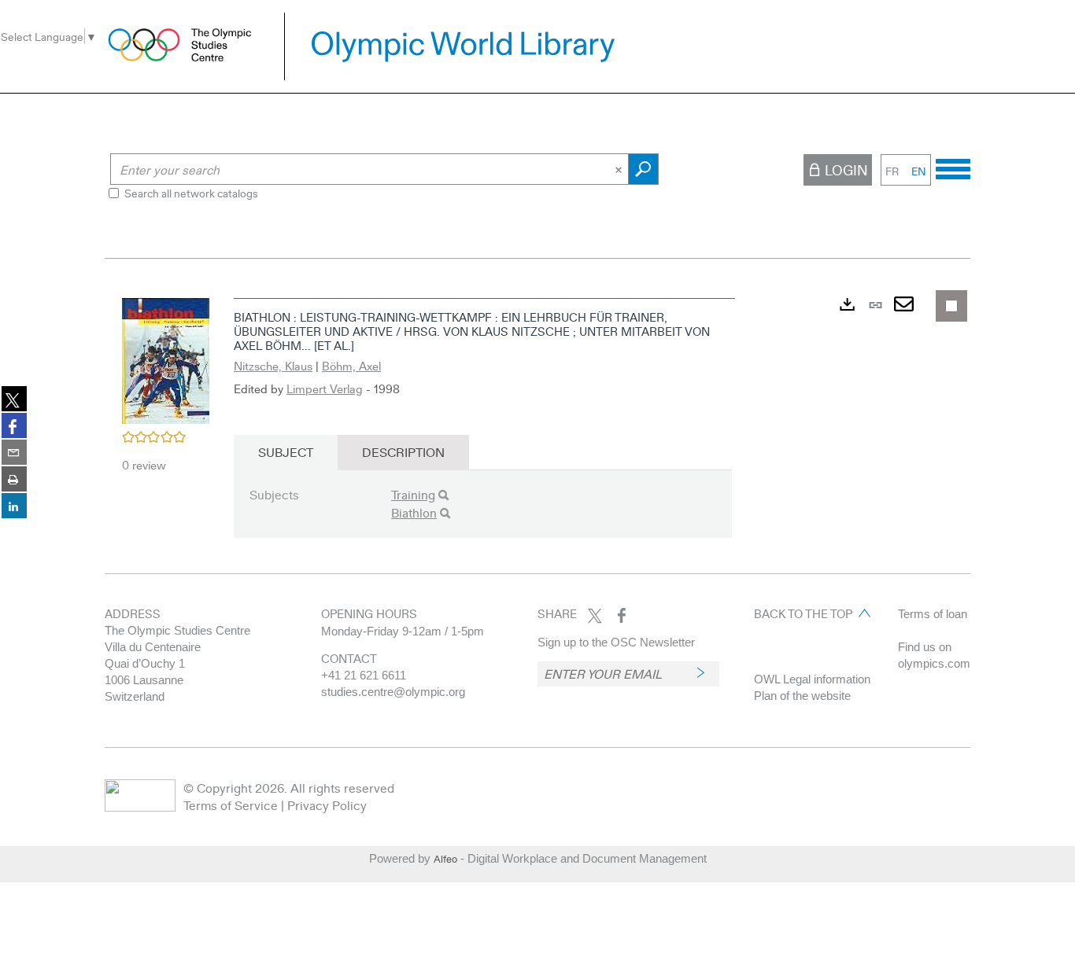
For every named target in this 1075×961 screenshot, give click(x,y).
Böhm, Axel (351, 365)
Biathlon (414, 512)
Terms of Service (230, 805)
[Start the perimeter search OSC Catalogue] (643, 169)
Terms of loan (932, 613)
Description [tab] (403, 452)
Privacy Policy (327, 805)
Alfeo (445, 859)
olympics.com (934, 663)
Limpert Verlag (324, 388)
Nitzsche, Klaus (273, 365)
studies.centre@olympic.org (393, 691)
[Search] (443, 495)
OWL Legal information (812, 679)
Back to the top (803, 613)
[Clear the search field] (620, 169)
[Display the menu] (953, 166)
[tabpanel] (537, 427)
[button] (165, 358)
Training (413, 494)
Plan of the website (802, 695)
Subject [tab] (285, 452)
